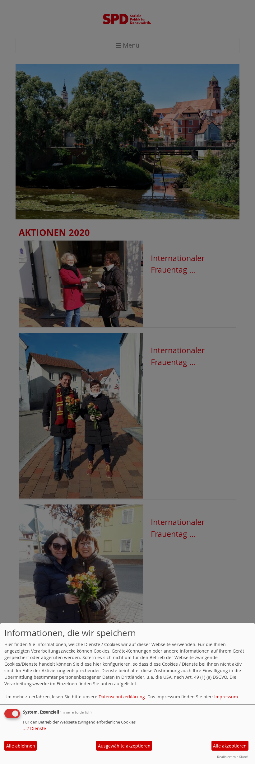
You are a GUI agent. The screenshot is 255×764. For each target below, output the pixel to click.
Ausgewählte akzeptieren (124, 746)
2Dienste (34, 728)
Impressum (226, 697)
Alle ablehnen (20, 746)
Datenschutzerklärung (122, 697)
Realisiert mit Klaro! (232, 756)
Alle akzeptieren (230, 746)
